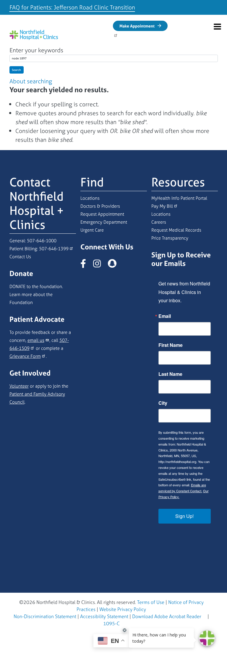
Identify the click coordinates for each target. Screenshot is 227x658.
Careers (158, 222)
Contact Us (20, 257)
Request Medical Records (176, 230)
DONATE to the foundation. (36, 286)
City (162, 403)
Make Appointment (137, 26)
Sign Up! (184, 516)
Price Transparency (169, 238)
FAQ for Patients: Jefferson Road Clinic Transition (72, 7)
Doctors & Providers (100, 206)
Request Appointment (102, 214)
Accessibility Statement (104, 616)
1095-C (111, 623)
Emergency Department (103, 222)
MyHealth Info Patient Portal (179, 198)
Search (16, 70)
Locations (90, 198)
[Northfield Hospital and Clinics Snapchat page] (115, 265)
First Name (170, 345)
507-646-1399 (54, 249)
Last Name (170, 374)
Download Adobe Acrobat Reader (166, 616)
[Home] (33, 34)
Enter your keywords (36, 50)
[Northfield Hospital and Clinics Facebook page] (86, 265)
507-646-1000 (41, 241)
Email (164, 316)
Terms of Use (150, 602)
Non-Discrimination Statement (45, 616)
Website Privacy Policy (122, 609)
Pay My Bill (162, 206)
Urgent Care (92, 230)
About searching (30, 81)
